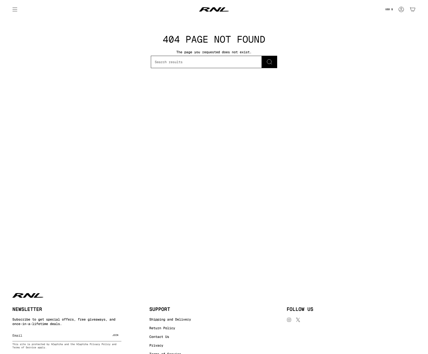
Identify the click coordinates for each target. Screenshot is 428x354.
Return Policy (162, 328)
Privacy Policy (100, 344)
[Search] (269, 62)
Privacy (156, 345)
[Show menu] (15, 9)
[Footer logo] (27, 295)
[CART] (412, 9)
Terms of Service (24, 347)
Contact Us (159, 336)
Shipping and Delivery (170, 319)
